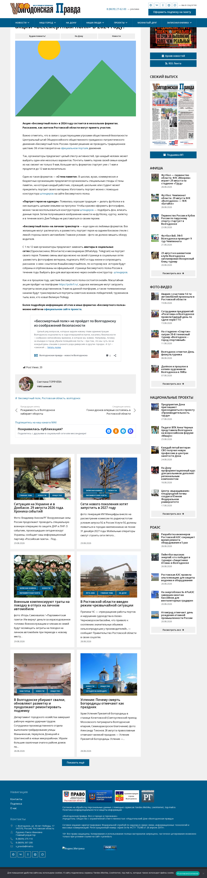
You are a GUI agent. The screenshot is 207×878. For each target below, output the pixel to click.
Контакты (16, 799)
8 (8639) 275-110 (24, 838)
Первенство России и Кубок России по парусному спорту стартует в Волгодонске (178, 220)
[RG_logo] (148, 796)
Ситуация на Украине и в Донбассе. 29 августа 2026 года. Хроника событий (39, 507)
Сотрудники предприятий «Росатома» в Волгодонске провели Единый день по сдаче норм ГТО (177, 315)
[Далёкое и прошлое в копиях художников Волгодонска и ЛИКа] (155, 369)
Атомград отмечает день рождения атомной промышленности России (177, 615)
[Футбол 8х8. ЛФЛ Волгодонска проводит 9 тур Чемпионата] (155, 238)
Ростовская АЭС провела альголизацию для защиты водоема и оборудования (178, 577)
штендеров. (121, 272)
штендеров (47, 193)
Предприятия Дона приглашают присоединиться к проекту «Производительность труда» (178, 410)
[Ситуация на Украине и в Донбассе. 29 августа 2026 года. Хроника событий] (42, 479)
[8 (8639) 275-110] (13, 839)
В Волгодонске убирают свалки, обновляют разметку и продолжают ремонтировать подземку (39, 705)
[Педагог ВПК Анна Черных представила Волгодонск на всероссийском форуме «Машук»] (155, 430)
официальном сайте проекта (62, 309)
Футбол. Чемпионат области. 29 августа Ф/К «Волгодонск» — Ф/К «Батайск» (175, 199)
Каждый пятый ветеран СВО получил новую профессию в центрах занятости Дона (175, 452)
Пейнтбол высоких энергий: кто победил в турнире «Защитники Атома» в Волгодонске (175, 559)
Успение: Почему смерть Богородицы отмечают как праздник (102, 703)
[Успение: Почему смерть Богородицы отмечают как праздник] (108, 674)
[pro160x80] (100, 796)
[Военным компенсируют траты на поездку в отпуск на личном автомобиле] (42, 576)
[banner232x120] (74, 796)
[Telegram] (150, 5)
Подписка (16, 803)
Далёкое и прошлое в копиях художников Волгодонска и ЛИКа (174, 369)
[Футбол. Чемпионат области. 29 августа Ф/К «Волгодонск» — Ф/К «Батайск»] (155, 197)
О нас (13, 808)
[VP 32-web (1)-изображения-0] (173, 114)
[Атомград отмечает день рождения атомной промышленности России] (155, 615)
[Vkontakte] (156, 5)
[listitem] (109, 431)
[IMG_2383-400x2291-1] (127, 796)
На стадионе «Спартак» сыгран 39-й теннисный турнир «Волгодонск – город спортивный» (175, 335)
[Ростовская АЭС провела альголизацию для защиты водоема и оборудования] (155, 577)
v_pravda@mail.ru (24, 846)
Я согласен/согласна (187, 873)
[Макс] (175, 5)
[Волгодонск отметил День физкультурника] (155, 354)
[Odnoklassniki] (162, 5)
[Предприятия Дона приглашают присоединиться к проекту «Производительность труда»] (155, 407)
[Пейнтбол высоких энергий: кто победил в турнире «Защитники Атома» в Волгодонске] (155, 557)
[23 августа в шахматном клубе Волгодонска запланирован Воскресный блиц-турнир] (155, 255)
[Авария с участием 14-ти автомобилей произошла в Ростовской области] (155, 296)
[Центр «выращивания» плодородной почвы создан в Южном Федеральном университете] (155, 493)
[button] (28, 22)
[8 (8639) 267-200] (13, 842)
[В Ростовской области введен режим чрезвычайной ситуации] (108, 576)
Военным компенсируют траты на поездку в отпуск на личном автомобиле (42, 605)
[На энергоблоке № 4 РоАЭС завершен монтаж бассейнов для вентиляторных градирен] (155, 594)
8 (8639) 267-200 (24, 842)
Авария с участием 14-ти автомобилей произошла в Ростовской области (177, 296)
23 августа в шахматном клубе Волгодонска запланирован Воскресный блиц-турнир (177, 257)
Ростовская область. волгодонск (61, 398)
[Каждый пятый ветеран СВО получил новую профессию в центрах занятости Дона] (155, 450)
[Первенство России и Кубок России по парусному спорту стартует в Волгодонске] (155, 218)
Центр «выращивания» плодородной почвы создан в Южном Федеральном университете (175, 496)
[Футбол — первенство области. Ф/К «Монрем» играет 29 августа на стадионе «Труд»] (155, 177)
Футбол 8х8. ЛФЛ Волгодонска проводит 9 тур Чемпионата (176, 238)
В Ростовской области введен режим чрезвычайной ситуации (106, 603)
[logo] (45, 9)
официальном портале (74, 148)
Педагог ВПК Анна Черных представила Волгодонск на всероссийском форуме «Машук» (177, 431)
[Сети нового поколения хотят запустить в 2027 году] (108, 479)
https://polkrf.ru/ (68, 284)
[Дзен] (169, 5)
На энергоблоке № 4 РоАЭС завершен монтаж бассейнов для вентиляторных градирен (177, 596)
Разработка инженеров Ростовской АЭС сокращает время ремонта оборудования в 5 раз (178, 538)
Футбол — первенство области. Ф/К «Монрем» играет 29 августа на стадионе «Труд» (175, 179)
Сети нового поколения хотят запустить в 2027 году (104, 506)
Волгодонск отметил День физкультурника (177, 353)
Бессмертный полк (29, 398)
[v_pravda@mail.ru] (13, 846)
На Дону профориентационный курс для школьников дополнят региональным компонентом (178, 473)
